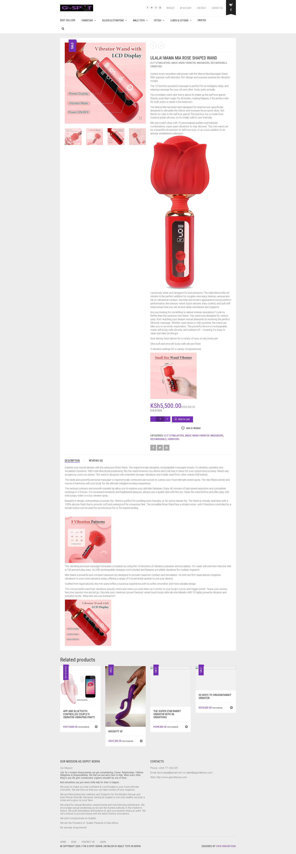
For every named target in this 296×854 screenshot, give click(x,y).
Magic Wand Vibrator (183, 62)
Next (144, 79)
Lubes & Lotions (179, 20)
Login (103, 841)
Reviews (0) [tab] (96, 460)
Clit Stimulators (160, 62)
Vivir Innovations (226, 846)
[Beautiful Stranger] (153, 46)
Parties (201, 20)
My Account (186, 8)
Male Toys (139, 20)
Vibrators (87, 20)
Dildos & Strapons (113, 20)
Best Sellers (67, 20)
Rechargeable (219, 62)
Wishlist (170, 8)
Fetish (157, 20)
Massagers (203, 62)
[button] (141, 741)
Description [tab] (72, 460)
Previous (66, 79)
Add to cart (184, 419)
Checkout (201, 8)
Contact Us (217, 8)
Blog (73, 841)
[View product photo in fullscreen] (140, 118)
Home (63, 841)
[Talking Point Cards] (161, 46)
